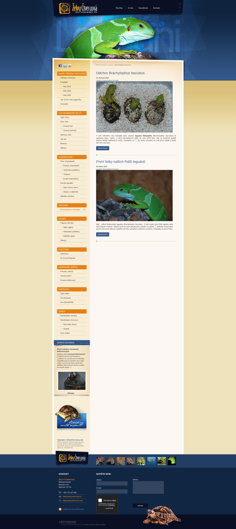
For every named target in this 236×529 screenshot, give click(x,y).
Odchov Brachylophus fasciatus (120, 73)
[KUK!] (132, 465)
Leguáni (110, 65)
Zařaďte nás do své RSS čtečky (73, 509)
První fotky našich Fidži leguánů (120, 162)
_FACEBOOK (60, 65)
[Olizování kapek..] (101, 465)
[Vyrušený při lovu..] (121, 465)
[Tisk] (180, 7)
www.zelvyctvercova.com (73, 501)
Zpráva (135, 480)
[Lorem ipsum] (162, 465)
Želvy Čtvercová (101, 65)
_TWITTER (65, 65)
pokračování (102, 148)
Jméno (98, 480)
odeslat (140, 506)
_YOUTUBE (69, 65)
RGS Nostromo (64, 520)
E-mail (98, 488)
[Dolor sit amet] (152, 465)
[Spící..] (111, 465)
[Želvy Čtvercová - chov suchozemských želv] (180, 11)
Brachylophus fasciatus (111, 80)
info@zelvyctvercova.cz (72, 496)
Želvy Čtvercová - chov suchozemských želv (77, 7)
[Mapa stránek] (180, 4)
